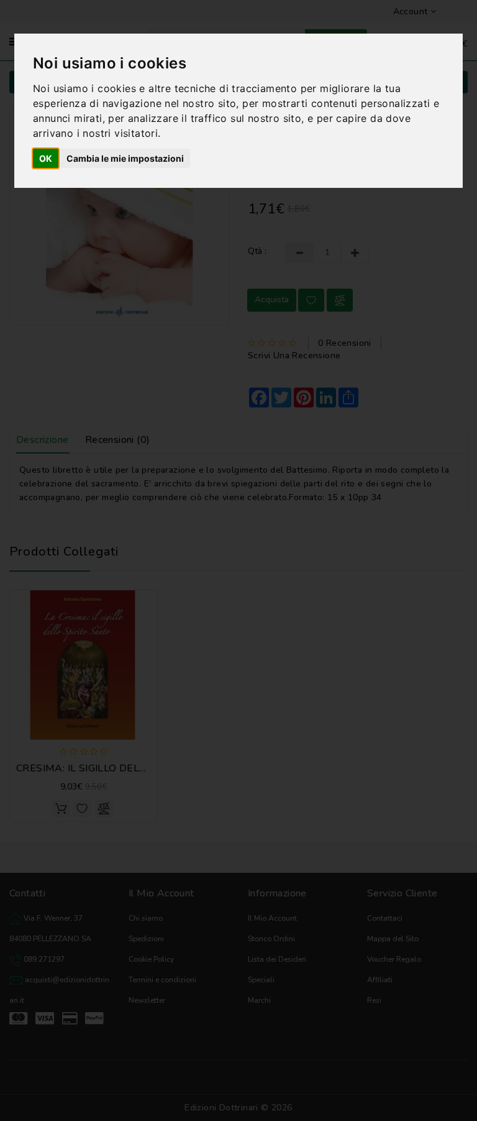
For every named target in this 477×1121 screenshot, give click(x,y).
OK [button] (45, 158)
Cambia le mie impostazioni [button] (125, 158)
